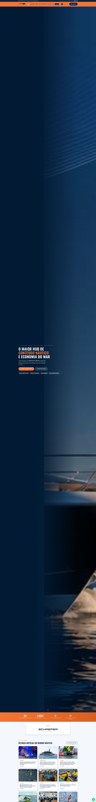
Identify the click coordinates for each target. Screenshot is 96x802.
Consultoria (49, 4)
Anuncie (56, 4)
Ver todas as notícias (71, 742)
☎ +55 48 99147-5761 (22, 0)
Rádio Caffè (44, 4)
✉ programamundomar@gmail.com (32, 0)
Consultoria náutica (41, 368)
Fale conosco (73, 4)
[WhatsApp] (93, 799)
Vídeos (37, 4)
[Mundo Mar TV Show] (22, 4)
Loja (53, 4)
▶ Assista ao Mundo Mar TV (26, 368)
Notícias (40, 4)
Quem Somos (32, 4)
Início (29, 4)
